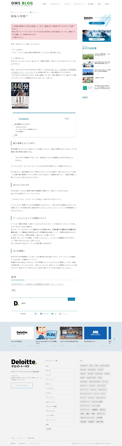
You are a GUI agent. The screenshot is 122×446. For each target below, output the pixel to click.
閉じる (67, 118)
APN (91, 365)
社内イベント (101, 413)
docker (101, 369)
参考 (16, 135)
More (107, 4)
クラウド (92, 385)
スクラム (94, 389)
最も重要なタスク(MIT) (22, 124)
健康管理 (95, 409)
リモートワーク (78, 4)
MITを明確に (20, 131)
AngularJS (84, 365)
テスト (103, 393)
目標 (93, 413)
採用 (99, 4)
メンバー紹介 (50, 415)
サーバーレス (50, 379)
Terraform (84, 381)
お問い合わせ (22, 443)
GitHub (83, 373)
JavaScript (99, 373)
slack (100, 377)
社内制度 (90, 4)
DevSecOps (92, 369)
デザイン (48, 384)
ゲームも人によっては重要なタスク (26, 129)
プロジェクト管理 (51, 406)
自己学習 (83, 421)
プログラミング (55, 4)
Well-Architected (95, 381)
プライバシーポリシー (35, 443)
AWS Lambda (105, 365)
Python (107, 373)
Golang (91, 373)
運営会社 (13, 443)
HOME (13, 438)
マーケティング (85, 405)
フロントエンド (50, 411)
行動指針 (91, 421)
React (83, 377)
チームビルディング (86, 393)
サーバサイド (101, 385)
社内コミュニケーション (87, 417)
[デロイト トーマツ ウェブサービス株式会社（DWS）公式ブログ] (22, 4)
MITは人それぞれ (21, 127)
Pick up (48, 370)
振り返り (103, 409)
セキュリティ (102, 389)
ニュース (83, 397)
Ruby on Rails (92, 377)
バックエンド (50, 388)
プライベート (35, 12)
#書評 (13, 290)
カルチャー (84, 385)
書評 (88, 413)
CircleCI (83, 369)
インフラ (48, 375)
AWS (44, 4)
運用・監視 (100, 421)
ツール (97, 393)
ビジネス (67, 4)
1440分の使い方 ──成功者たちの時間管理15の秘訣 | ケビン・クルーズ (37, 284)
